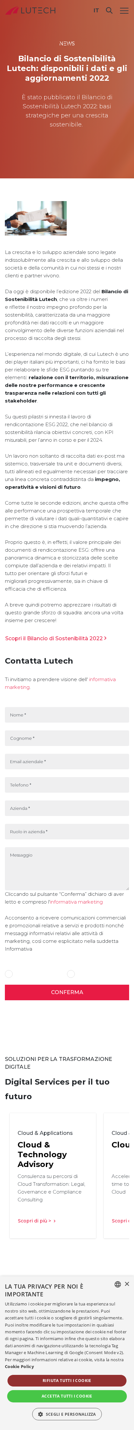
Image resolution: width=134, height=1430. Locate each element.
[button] (67, 1414)
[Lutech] (30, 10)
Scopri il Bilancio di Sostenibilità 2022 (54, 638)
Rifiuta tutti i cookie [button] (67, 1380)
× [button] (126, 1284)
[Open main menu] (124, 10)
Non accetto (89, 974)
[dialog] (67, 1353)
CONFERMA (67, 992)
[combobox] (117, 1284)
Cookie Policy (19, 1366)
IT (96, 10)
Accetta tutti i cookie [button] (67, 1396)
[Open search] (109, 10)
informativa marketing (76, 902)
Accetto (23, 974)
